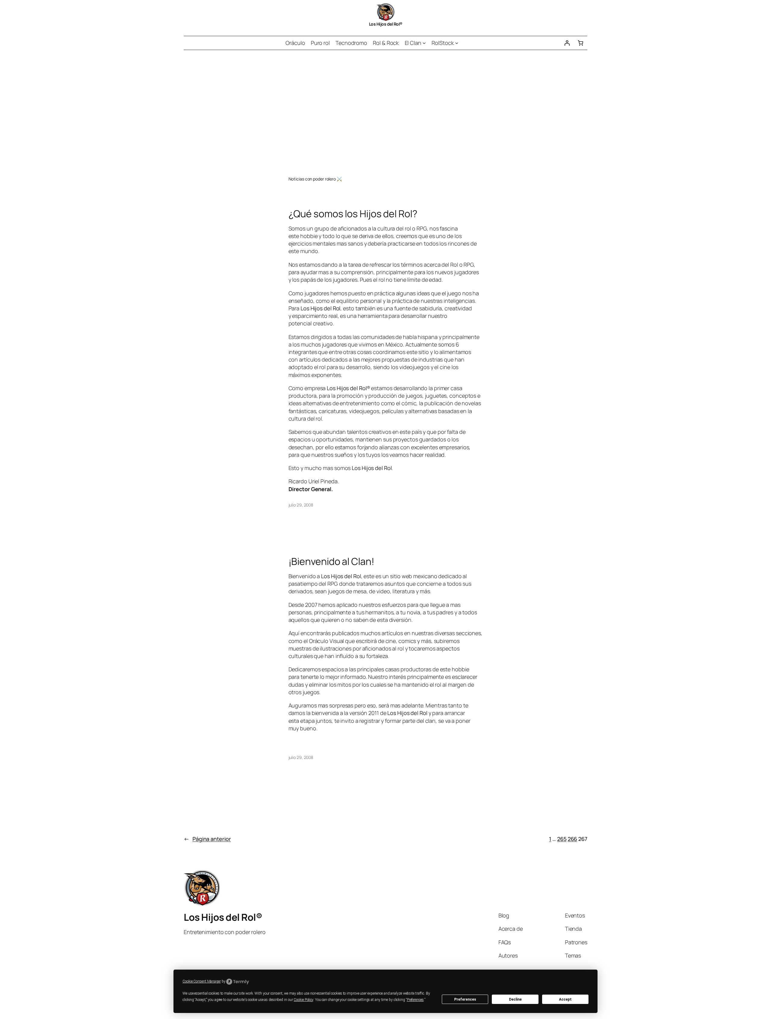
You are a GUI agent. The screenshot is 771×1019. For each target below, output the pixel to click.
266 (572, 838)
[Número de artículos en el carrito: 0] (580, 43)
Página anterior (207, 838)
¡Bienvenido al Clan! (331, 561)
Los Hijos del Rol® (385, 24)
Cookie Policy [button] (303, 1000)
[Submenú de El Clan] (424, 43)
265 (562, 838)
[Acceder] (567, 43)
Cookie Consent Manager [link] (202, 981)
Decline (515, 999)
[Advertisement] (385, 113)
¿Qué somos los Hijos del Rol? (353, 213)
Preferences (465, 999)
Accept (565, 999)
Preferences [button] (415, 1000)
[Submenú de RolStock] (456, 43)
